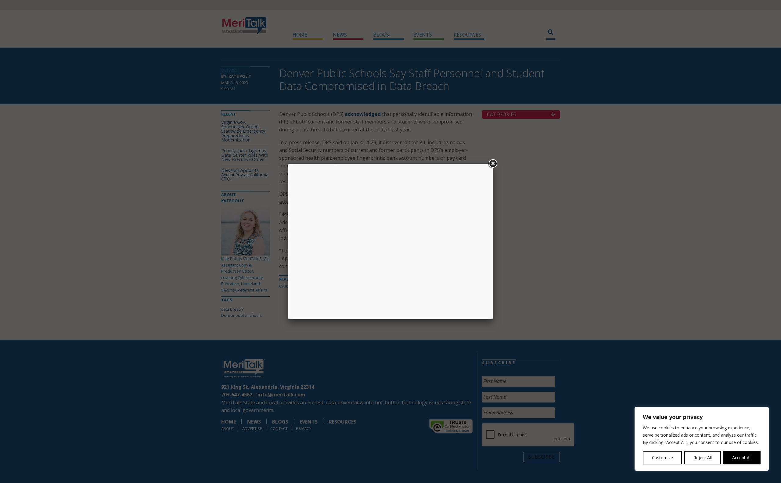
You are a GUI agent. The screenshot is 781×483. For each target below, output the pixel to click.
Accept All (741, 457)
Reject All (702, 457)
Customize (662, 457)
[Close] (492, 163)
